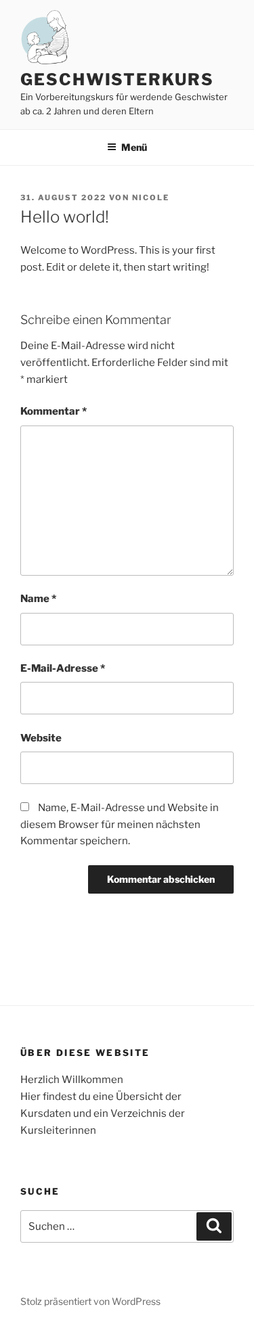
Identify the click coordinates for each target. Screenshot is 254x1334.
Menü (134, 147)
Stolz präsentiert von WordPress (90, 1301)
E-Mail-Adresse (62, 668)
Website (41, 738)
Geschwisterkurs (117, 79)
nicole (150, 197)
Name (38, 599)
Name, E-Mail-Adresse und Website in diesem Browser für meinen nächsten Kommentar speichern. (119, 825)
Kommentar (53, 411)
